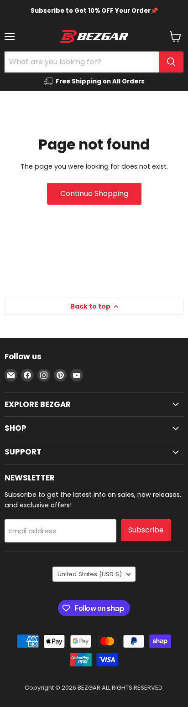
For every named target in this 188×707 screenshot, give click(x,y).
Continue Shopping (94, 193)
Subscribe (146, 530)
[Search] (171, 62)
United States (89, 574)
